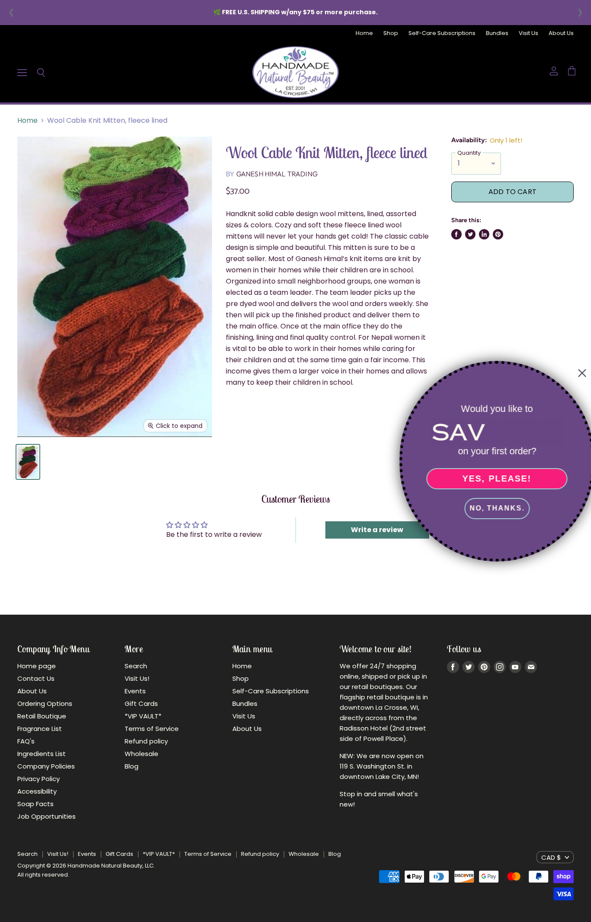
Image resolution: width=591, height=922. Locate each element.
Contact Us (36, 678)
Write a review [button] (377, 530)
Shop (390, 33)
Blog (131, 766)
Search (136, 665)
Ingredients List (41, 753)
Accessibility (37, 791)
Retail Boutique (41, 716)
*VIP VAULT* (143, 716)
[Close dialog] (579, 373)
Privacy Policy (38, 778)
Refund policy (146, 741)
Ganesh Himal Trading (277, 173)
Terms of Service (152, 728)
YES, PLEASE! (493, 478)
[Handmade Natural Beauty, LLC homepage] (295, 72)
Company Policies (46, 766)
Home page (36, 665)
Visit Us (528, 33)
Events (135, 690)
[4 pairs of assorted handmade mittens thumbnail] (27, 462)
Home (364, 33)
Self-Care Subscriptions (441, 33)
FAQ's (26, 741)
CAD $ (551, 857)
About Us (561, 33)
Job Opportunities (46, 816)
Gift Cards (141, 703)
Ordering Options (44, 703)
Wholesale (141, 753)
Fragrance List (39, 728)
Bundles (497, 33)
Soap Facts (35, 803)
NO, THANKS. (493, 508)
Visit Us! (137, 678)
